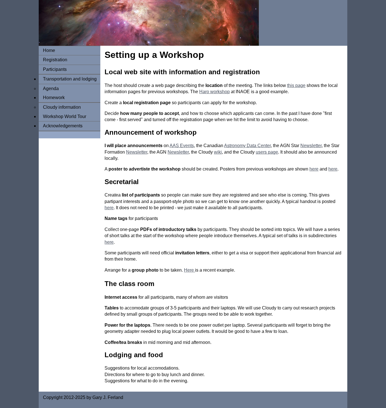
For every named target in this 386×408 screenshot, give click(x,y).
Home (49, 50)
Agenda (51, 88)
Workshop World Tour (64, 116)
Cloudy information (62, 107)
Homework (54, 97)
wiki (218, 152)
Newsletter (311, 145)
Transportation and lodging (70, 79)
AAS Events (182, 145)
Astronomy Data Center (247, 145)
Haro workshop (214, 91)
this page (296, 85)
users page (267, 152)
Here (189, 270)
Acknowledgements (63, 125)
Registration (55, 59)
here (313, 169)
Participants (55, 69)
